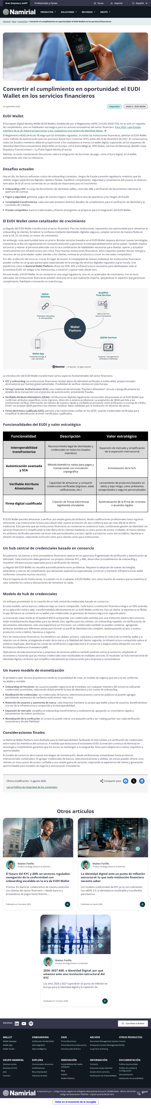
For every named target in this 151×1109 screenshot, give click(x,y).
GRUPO (104, 12)
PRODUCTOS (47, 12)
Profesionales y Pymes (46, 3)
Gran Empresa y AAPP (16, 3)
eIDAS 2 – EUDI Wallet (136, 106)
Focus (100, 3)
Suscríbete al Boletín (135, 1023)
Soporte (118, 3)
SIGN (64, 1037)
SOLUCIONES (67, 12)
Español (143, 1093)
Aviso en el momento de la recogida (75, 1101)
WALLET (7, 1037)
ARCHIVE (95, 1037)
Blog (14, 21)
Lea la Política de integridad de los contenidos (31, 787)
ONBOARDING (40, 1037)
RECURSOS (87, 12)
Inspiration (23, 21)
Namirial (6, 21)
